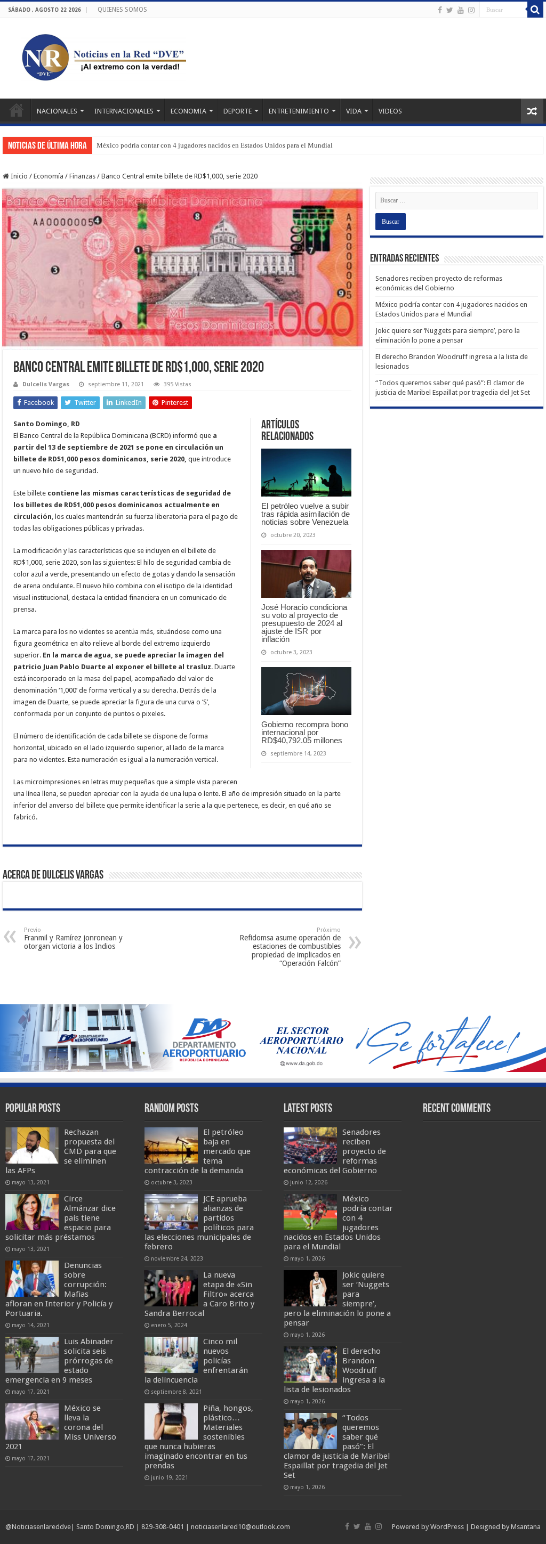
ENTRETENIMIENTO (299, 111)
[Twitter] (449, 10)
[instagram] (471, 10)
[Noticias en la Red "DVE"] (101, 56)
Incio (16, 110)
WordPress (447, 1527)
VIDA (354, 111)
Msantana (526, 1527)
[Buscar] (535, 10)
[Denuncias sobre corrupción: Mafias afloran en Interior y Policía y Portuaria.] (32, 1279)
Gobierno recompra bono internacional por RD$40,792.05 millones (304, 732)
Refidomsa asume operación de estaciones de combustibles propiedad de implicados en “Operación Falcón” (290, 947)
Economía (48, 176)
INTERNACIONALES (124, 111)
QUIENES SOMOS (122, 9)
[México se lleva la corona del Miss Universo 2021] (32, 1421)
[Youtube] (460, 10)
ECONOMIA (188, 111)
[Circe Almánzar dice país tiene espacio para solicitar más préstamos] (32, 1212)
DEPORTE (237, 111)
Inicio (18, 176)
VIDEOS (390, 111)
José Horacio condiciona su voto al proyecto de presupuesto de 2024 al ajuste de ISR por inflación (304, 623)
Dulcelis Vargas (45, 384)
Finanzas (82, 176)
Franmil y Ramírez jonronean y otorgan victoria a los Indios (73, 938)
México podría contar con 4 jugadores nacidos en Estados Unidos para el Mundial (215, 145)
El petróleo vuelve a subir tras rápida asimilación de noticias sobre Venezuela (305, 513)
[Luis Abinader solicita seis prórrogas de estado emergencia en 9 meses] (32, 1355)
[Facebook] (440, 10)
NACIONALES (57, 111)
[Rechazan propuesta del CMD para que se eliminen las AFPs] (32, 1145)
